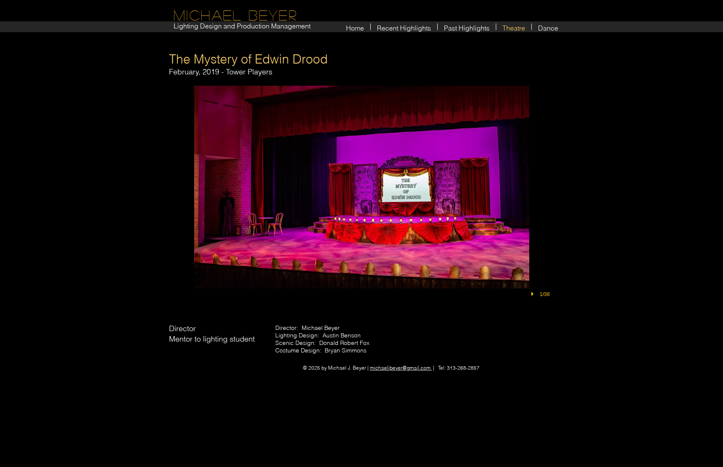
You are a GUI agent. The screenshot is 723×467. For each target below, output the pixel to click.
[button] (361, 201)
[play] (533, 294)
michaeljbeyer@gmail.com (401, 368)
